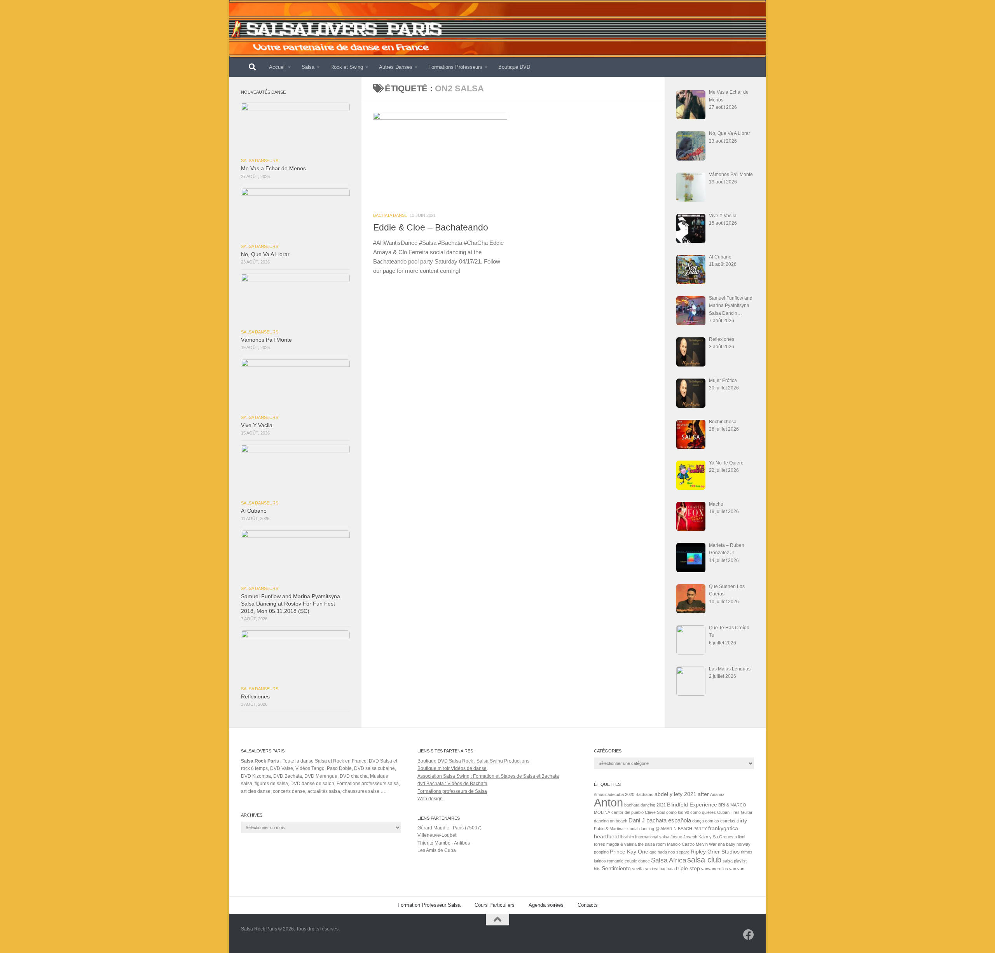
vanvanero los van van (722, 868)
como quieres (703, 812)
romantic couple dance (628, 861)
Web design (430, 798)
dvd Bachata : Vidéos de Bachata (452, 783)
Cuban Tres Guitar (734, 812)
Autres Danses (395, 67)
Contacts (588, 905)
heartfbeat (606, 837)
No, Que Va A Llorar (265, 254)
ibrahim (627, 836)
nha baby (726, 844)
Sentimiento (616, 868)
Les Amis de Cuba (436, 850)
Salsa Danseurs (259, 160)
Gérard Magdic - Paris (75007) (449, 828)
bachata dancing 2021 (645, 805)
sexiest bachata (660, 868)
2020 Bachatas (639, 794)
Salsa (308, 67)
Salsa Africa (668, 860)
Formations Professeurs (455, 67)
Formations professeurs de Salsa (452, 791)
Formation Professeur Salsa (429, 905)
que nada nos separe (669, 852)
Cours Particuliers (495, 905)
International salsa (652, 836)
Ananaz (717, 794)
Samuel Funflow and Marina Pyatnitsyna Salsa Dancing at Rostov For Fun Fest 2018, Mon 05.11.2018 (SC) (290, 603)
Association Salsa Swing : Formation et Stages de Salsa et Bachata (488, 776)
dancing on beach (610, 821)
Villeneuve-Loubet (436, 835)
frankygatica (723, 828)
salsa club (704, 859)
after (703, 794)
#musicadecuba (609, 794)
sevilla (638, 868)
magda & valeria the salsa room (636, 844)
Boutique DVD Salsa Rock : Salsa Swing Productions (473, 761)
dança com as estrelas (713, 821)
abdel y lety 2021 (675, 794)
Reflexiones (255, 697)
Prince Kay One (629, 852)
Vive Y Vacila (256, 425)
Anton (608, 802)
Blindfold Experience (692, 805)
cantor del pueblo (627, 812)
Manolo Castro (681, 844)
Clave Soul (655, 812)
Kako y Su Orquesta (717, 836)
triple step (688, 868)
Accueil (277, 67)
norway (744, 844)
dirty (742, 821)
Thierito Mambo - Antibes (443, 843)
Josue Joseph (683, 836)
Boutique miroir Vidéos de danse (452, 768)
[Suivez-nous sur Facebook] (748, 934)
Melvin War (706, 844)
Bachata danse (390, 215)
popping (601, 852)
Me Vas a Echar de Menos (273, 168)
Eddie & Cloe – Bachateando (430, 227)
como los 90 (677, 812)
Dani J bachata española (659, 820)
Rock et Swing (346, 67)
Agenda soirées (546, 905)
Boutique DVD (514, 67)
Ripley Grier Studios (715, 852)
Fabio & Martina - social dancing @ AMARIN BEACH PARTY (650, 828)
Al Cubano (254, 511)
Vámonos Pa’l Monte (266, 340)
